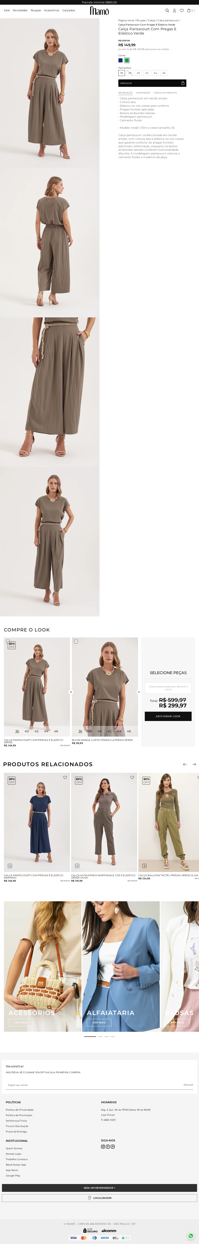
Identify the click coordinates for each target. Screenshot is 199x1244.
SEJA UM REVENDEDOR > (99, 1187)
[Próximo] (194, 764)
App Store (12, 1170)
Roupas (36, 10)
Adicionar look (168, 716)
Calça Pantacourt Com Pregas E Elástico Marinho (33, 876)
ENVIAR (188, 1084)
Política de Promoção (19, 1115)
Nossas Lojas (13, 1153)
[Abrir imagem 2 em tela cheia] (50, 242)
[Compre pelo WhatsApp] (190, 1235)
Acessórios (51, 10)
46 (163, 72)
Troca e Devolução (17, 1126)
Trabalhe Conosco (17, 1159)
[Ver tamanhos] (9, 865)
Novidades (20, 10)
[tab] (90, 1036)
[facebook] (108, 1147)
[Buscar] (167, 10)
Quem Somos (14, 1148)
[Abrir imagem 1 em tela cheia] (50, 93)
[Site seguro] (90, 1230)
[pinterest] (113, 1147)
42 (146, 72)
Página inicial (126, 20)
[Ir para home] (99, 10)
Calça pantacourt (168, 20)
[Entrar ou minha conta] (174, 10)
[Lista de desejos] (182, 10)
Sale (7, 10)
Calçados (68, 10)
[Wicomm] (109, 1230)
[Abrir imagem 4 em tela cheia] (50, 541)
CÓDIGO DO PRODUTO (165, 93)
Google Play (13, 1175)
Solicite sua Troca (16, 1120)
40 (138, 72)
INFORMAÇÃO (125, 93)
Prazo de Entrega (16, 1131)
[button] (191, 10)
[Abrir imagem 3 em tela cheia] (50, 392)
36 (121, 72)
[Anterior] (185, 764)
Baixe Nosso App (16, 1164)
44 (155, 72)
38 (129, 72)
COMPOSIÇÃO (143, 93)
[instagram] (103, 1147)
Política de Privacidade (20, 1109)
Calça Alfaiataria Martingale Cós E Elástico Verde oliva (103, 876)
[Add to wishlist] (65, 777)
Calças (151, 20)
